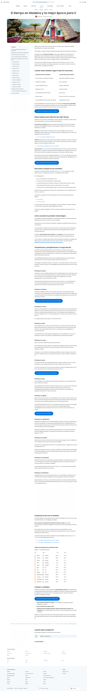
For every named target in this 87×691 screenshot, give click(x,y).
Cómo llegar (50, 6)
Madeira (18, 6)
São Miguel (46, 660)
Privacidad (20, 688)
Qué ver (25, 6)
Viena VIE (26, 671)
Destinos (36, 9)
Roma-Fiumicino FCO (29, 673)
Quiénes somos (65, 671)
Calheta (36, 537)
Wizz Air (8, 677)
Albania (26, 681)
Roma (44, 681)
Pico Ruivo (40, 199)
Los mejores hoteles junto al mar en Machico (48, 542)
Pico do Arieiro (61, 171)
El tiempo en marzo (15, 66)
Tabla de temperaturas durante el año (19, 90)
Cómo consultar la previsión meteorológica (19, 56)
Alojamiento (64, 653)
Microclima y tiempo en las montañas (18, 54)
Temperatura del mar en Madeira (17, 88)
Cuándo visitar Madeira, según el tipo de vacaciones (18, 50)
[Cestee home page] (6, 2)
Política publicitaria (73, 623)
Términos (16, 688)
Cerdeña (45, 673)
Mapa (8, 655)
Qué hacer (33, 6)
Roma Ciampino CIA (47, 675)
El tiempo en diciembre (16, 86)
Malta (26, 679)
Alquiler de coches (47, 653)
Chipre (8, 683)
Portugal (41, 9)
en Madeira (61, 155)
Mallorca (26, 683)
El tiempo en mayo (15, 70)
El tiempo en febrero (15, 64)
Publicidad (25, 688)
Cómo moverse (60, 6)
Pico (8, 662)
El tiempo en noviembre (16, 84)
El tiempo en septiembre (16, 79)
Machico (73, 535)
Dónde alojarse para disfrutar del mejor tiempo (19, 52)
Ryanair (44, 671)
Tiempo (41, 6)
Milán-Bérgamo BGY (10, 675)
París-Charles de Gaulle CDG (48, 677)
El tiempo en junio (15, 73)
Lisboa (8, 660)
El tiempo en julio (15, 75)
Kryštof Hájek (40, 16)
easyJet (26, 675)
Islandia (8, 681)
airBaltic (8, 671)
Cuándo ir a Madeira (15, 93)
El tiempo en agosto (16, 77)
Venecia (44, 679)
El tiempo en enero (15, 61)
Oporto (26, 660)
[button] (2, 2)
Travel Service (27, 677)
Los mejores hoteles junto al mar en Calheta (48, 146)
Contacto (64, 673)
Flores (63, 660)
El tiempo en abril (15, 68)
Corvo (26, 662)
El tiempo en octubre (16, 82)
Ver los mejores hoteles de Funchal (46, 137)
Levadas (26, 655)
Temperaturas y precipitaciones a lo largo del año (19, 59)
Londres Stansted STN (11, 673)
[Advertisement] (20, 105)
